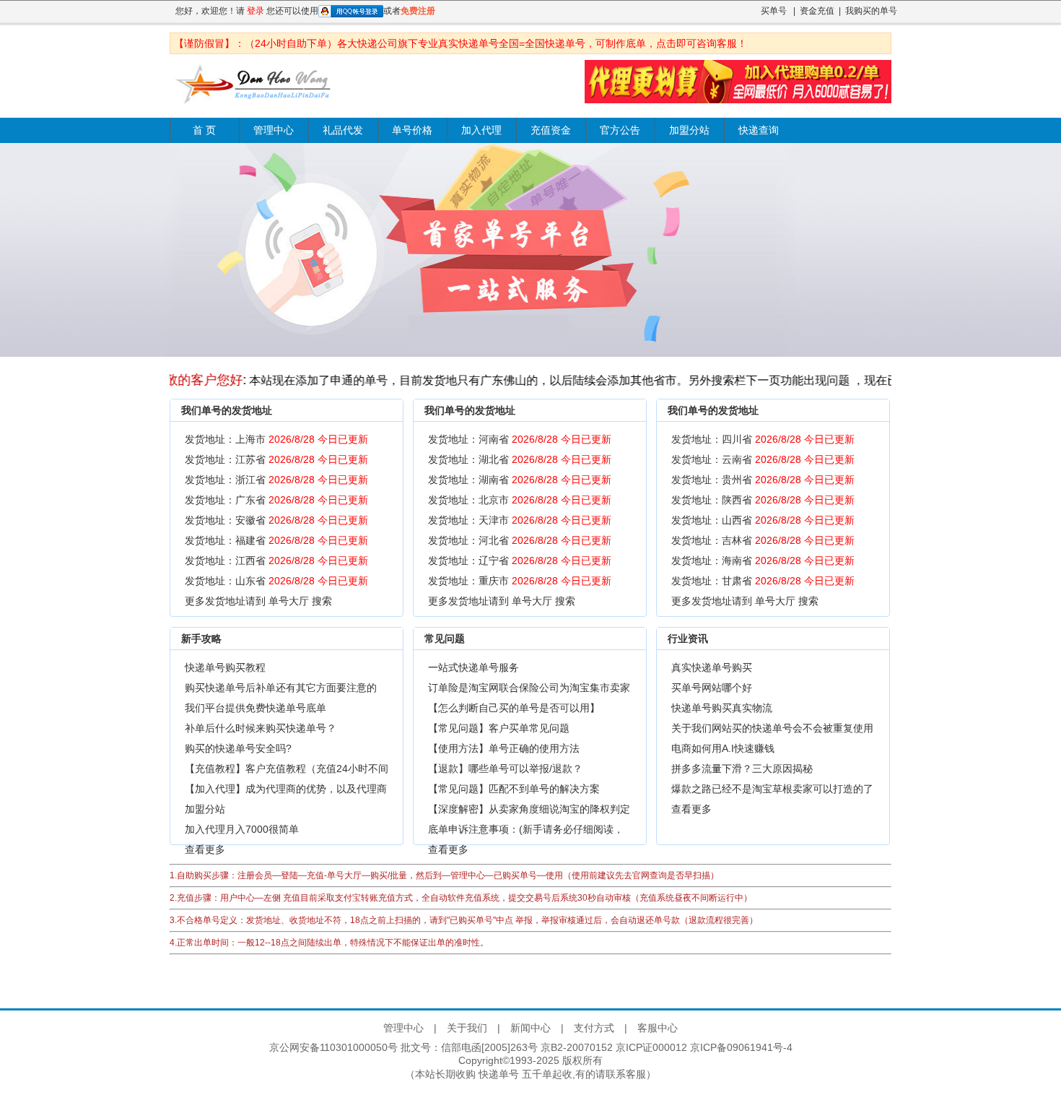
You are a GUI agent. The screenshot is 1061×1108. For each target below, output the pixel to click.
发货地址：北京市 (519, 500)
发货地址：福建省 (276, 540)
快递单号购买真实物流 (721, 708)
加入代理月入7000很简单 (242, 829)
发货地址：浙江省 (276, 479)
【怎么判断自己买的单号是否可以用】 (514, 708)
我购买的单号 (871, 11)
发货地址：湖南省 (519, 479)
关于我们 (467, 1028)
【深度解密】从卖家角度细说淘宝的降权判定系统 (529, 811)
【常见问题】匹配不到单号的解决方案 (514, 789)
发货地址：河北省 (519, 540)
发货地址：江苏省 (276, 459)
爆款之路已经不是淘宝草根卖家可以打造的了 (772, 789)
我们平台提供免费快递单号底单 (255, 708)
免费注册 (418, 11)
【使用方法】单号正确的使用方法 (504, 748)
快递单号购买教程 (225, 667)
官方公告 (620, 130)
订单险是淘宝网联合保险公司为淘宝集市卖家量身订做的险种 (529, 690)
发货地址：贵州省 (763, 479)
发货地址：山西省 (763, 520)
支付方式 (594, 1028)
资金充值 (817, 11)
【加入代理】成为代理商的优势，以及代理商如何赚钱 (286, 791)
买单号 (774, 11)
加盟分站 (689, 130)
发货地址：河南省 (519, 439)
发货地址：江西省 (276, 560)
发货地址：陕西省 (763, 500)
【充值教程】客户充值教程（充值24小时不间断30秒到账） (286, 771)
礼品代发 (343, 130)
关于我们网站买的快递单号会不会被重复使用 (772, 728)
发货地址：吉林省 (763, 540)
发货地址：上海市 (276, 439)
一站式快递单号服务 (473, 667)
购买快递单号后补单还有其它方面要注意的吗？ (281, 690)
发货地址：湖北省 (519, 459)
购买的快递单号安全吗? (238, 748)
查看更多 (205, 849)
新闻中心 (530, 1028)
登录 (255, 11)
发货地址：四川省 (763, 439)
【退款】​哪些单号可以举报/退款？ (505, 768)
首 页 (204, 130)
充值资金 (550, 130)
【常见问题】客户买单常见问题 (498, 728)
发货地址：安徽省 (276, 520)
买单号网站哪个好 (711, 687)
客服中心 (657, 1028)
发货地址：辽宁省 (519, 560)
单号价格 (412, 130)
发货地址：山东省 (276, 581)
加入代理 (481, 130)
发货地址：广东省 (276, 500)
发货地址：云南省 (763, 459)
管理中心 (273, 130)
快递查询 (758, 130)
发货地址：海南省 (763, 560)
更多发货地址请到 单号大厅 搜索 (258, 601)
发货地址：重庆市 (519, 581)
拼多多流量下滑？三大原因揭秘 (742, 768)
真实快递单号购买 (711, 667)
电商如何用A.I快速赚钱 (722, 748)
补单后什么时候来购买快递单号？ (260, 728)
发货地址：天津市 (519, 520)
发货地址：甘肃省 (763, 581)
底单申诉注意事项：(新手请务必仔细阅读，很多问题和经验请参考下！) (526, 831)
